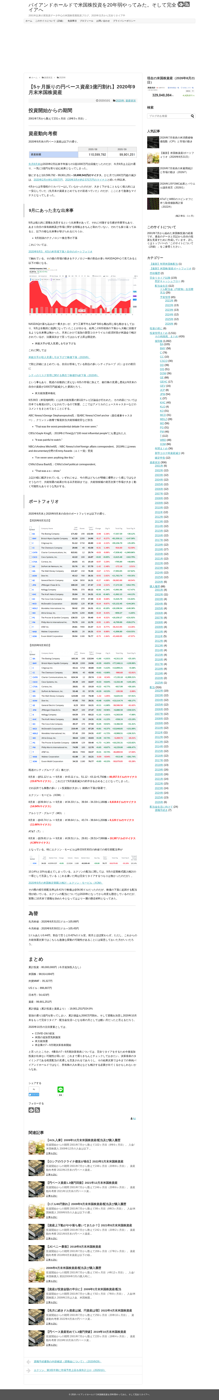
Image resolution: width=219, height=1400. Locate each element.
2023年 (169, 309)
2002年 (159, 470)
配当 (152, 687)
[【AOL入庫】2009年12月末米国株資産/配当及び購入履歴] (37, 1147)
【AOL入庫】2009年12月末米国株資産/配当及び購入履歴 (83, 1140)
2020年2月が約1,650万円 (48, 179)
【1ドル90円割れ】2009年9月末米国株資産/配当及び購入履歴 (86, 1204)
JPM (162, 394)
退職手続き (161, 810)
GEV (162, 386)
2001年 (159, 465)
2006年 (159, 489)
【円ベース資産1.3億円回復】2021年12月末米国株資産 (82, 1182)
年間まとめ (161, 448)
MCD (163, 415)
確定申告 (160, 457)
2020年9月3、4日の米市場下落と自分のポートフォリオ (61, 251)
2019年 (159, 549)
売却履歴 (155, 273)
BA (161, 344)
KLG (162, 406)
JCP (162, 390)
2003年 (159, 475)
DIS (162, 369)
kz (134, 1118)
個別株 (159, 341)
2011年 (159, 512)
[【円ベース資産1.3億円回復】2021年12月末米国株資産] (37, 1189)
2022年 (169, 305)
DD (162, 365)
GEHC (164, 381)
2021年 (169, 300)
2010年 (159, 507)
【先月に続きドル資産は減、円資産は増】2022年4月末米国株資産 (89, 1310)
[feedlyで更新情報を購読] (181, 4)
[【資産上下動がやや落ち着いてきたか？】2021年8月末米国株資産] (37, 1232)
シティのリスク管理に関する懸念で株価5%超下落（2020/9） (64, 375)
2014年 (159, 526)
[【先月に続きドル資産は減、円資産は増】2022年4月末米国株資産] (37, 1317)
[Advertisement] (109, 48)
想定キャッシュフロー (168, 281)
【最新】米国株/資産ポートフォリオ (170, 268)
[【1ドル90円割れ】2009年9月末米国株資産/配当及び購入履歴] (37, 1211)
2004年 (159, 479)
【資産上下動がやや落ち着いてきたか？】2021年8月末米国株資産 (89, 1225)
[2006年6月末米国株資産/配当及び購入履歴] (37, 1274)
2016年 (159, 535)
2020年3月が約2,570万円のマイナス (86, 179)
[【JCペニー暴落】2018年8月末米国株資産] (37, 1253)
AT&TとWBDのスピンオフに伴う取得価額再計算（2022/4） (176, 203)
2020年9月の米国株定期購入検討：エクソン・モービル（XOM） (66, 882)
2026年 (169, 323)
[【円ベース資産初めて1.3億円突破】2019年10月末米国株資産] (37, 1338)
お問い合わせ (103, 21)
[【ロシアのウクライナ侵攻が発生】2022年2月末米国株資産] (37, 1168)
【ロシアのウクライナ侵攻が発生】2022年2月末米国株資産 (84, 1161)
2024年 (169, 314)
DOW (163, 373)
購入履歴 (155, 586)
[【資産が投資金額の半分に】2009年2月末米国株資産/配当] (37, 1296)
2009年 (159, 503)
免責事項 (72, 21)
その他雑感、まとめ (166, 336)
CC (162, 356)
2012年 (159, 516)
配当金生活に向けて (161, 806)
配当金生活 (161, 285)
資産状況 (131, 100)
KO (162, 411)
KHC (163, 402)
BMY (163, 348)
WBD (163, 440)
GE (162, 377)
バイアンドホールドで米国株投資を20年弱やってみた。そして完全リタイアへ (107, 7)
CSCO (164, 361)
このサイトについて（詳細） (49, 21)
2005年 (159, 484)
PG (162, 427)
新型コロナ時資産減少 (168, 453)
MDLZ (163, 419)
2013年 (159, 521)
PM (162, 431)
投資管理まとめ (159, 333)
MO (162, 423)
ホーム (28, 21)
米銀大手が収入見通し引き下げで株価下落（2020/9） (59, 357)
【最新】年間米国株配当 (164, 264)
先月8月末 (34, 164)
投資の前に (156, 328)
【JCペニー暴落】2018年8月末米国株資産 (73, 1246)
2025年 (169, 319)
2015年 (159, 530)
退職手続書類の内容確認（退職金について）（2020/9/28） (68, 1361)
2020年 (120, 100)
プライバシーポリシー (124, 21)
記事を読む (51, 1153)
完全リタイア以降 (160, 277)
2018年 (159, 544)
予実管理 (165, 297)
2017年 (159, 540)
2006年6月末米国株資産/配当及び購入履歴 (73, 1268)
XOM (163, 444)
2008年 (159, 498)
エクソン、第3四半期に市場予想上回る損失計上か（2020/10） (70, 1370)
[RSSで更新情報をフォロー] (187, 4)
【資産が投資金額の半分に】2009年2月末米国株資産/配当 (83, 1289)
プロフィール (86, 21)
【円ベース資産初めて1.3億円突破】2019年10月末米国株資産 (86, 1331)
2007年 (159, 493)
